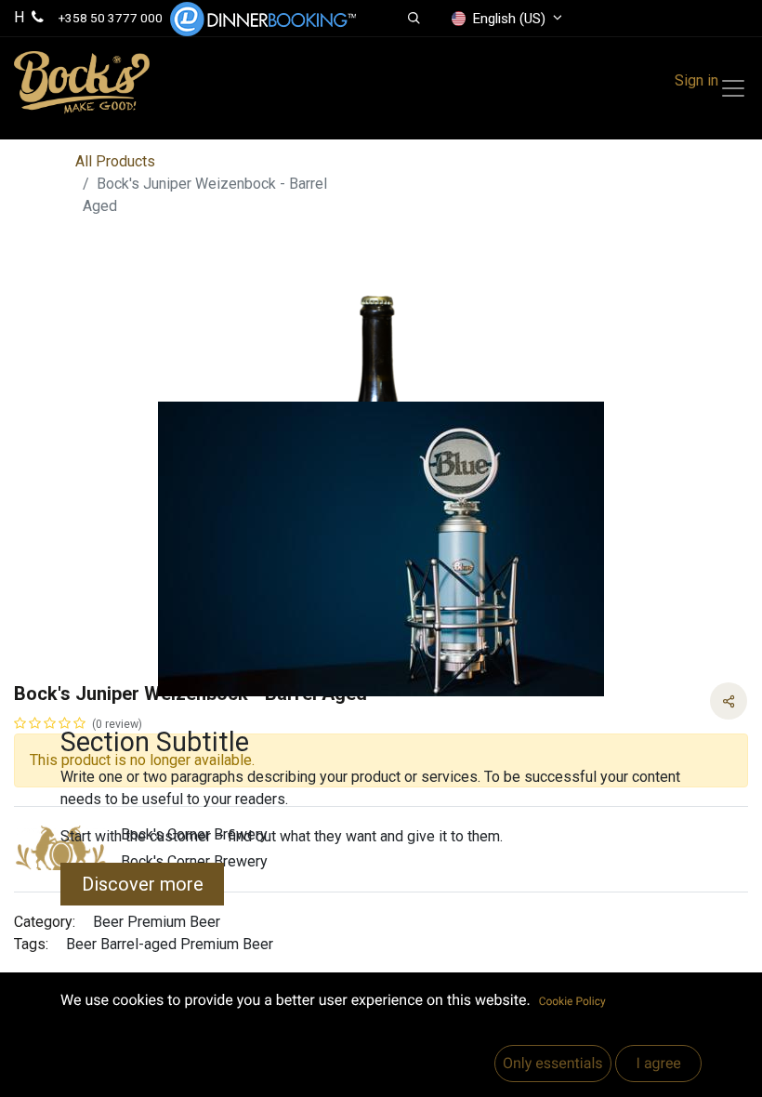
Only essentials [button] (553, 1063)
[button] (414, 18)
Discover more (143, 884)
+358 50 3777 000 (111, 17)
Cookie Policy (572, 1001)
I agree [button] (658, 1063)
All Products (115, 161)
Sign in (696, 80)
